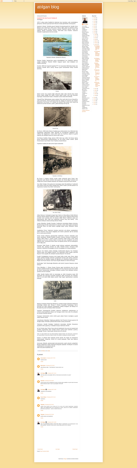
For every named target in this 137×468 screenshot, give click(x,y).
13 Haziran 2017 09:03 (49, 380)
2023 (94, 22)
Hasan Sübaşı (43, 397)
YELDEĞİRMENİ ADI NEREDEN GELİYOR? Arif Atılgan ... (97, 54)
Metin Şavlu (43, 365)
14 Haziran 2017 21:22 (51, 397)
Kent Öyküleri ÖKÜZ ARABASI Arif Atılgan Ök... (96, 78)
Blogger (65, 458)
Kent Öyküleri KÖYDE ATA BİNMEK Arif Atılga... (97, 60)
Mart (95, 92)
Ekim (95, 37)
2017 (94, 32)
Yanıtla (42, 361)
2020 (94, 27)
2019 (94, 29)
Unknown (42, 380)
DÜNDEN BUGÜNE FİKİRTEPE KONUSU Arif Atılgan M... (97, 66)
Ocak (95, 95)
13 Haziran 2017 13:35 (51, 389)
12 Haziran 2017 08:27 (50, 365)
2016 (94, 97)
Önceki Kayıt (75, 449)
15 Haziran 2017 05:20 (49, 404)
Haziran (96, 44)
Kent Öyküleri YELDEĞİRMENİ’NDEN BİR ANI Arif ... (97, 47)
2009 (94, 104)
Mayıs (95, 88)
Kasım (95, 35)
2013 (94, 102)
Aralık (95, 34)
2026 (94, 17)
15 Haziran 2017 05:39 (49, 414)
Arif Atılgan (43, 373)
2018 (94, 31)
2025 (94, 19)
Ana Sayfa (58, 449)
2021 (94, 26)
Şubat (95, 93)
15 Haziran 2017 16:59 (51, 422)
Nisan (95, 90)
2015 (94, 99)
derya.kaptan (43, 358)
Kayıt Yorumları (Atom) (44, 451)
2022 (94, 24)
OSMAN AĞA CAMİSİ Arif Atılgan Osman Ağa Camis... (97, 84)
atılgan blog (48, 6)
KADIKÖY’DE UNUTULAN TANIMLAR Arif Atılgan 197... (97, 72)
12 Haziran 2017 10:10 (51, 373)
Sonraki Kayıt (40, 449)
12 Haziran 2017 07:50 (50, 358)
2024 (94, 21)
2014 (94, 100)
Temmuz (96, 42)
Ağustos (96, 40)
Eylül (95, 39)
